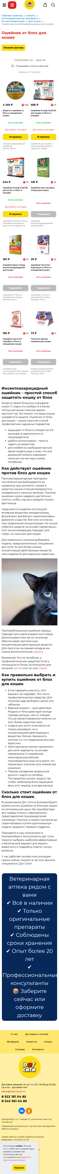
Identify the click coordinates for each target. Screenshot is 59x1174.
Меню (4, 5)
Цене (39, 60)
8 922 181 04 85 (14, 1096)
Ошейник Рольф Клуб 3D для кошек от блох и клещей (43, 113)
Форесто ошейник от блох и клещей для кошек (13, 113)
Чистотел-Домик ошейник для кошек (41, 340)
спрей (43, 668)
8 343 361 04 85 (14, 1101)
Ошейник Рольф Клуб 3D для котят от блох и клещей (15, 190)
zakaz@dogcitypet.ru (13, 1091)
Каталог (12, 5)
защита (38, 651)
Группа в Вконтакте (22, 1111)
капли (17, 668)
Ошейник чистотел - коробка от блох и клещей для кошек (13, 341)
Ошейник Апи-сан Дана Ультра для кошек (42, 189)
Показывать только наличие (32, 66)
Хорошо (19, 1167)
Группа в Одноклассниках (29, 1111)
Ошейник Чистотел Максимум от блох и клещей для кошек (41, 267)
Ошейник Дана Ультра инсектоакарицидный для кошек (14, 267)
